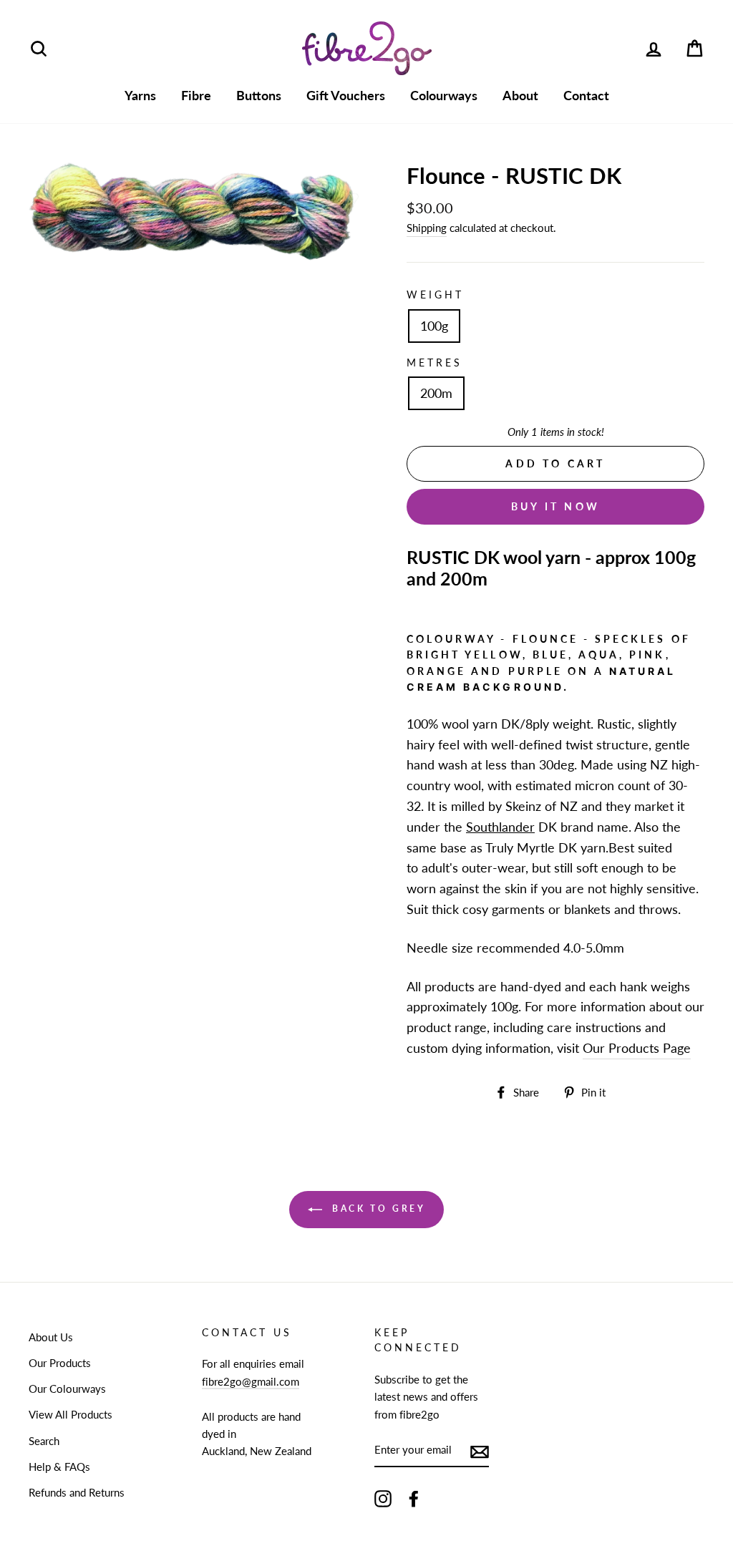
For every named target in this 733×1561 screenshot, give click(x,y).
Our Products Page (637, 1048)
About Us (51, 1337)
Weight (435, 295)
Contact (586, 95)
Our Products (60, 1362)
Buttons (258, 95)
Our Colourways (67, 1388)
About (520, 95)
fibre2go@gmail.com (250, 1381)
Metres (434, 363)
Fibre (196, 95)
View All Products (70, 1414)
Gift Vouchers (345, 95)
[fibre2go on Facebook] (413, 1498)
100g (434, 326)
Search (44, 1440)
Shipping (427, 227)
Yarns (140, 95)
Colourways (443, 95)
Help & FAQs (59, 1466)
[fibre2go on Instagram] (383, 1498)
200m (436, 393)
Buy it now (555, 506)
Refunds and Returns (77, 1492)
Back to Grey (377, 1208)
